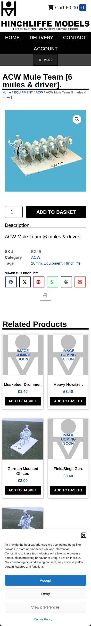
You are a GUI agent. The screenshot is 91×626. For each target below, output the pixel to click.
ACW (39, 92)
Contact (74, 37)
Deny (45, 594)
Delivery (41, 37)
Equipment (53, 263)
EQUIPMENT (23, 92)
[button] (83, 535)
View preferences (45, 607)
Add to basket (56, 212)
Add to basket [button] (22, 401)
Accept (45, 580)
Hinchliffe (72, 263)
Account (46, 48)
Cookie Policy (43, 619)
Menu (48, 60)
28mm (36, 263)
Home (12, 37)
